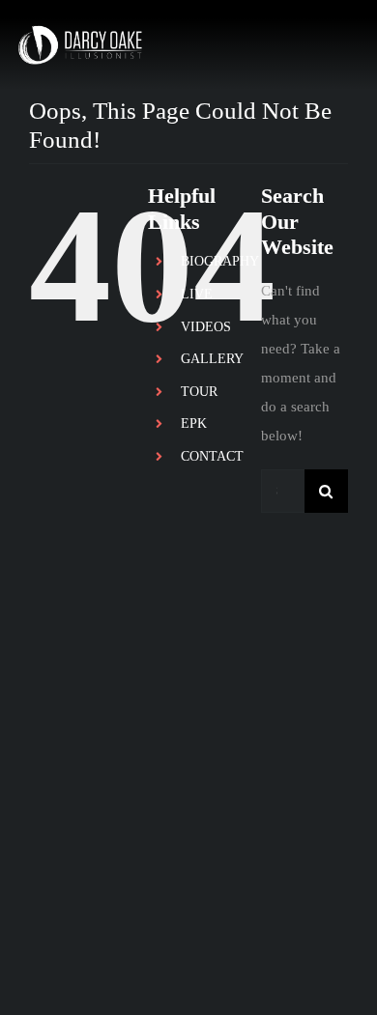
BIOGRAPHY (220, 261)
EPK (194, 423)
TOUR (199, 391)
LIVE (197, 294)
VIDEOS (206, 327)
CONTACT (212, 456)
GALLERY (212, 359)
